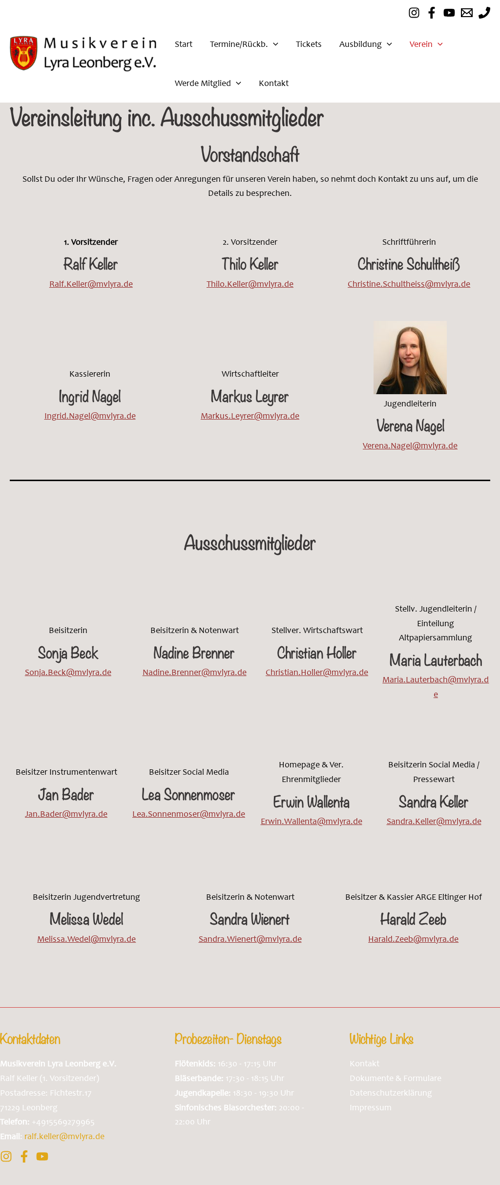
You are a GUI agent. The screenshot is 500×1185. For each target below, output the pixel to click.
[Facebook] (432, 13)
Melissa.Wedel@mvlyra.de (86, 938)
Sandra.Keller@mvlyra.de (434, 821)
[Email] (467, 13)
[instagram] (414, 13)
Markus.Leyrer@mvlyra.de (250, 415)
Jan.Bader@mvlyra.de (66, 813)
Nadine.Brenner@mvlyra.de (195, 672)
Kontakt (364, 1063)
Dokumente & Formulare (395, 1078)
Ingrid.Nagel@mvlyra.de (90, 415)
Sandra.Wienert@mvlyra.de (250, 938)
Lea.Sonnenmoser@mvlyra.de (188, 813)
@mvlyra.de (345, 672)
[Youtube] (449, 13)
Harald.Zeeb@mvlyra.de (413, 938)
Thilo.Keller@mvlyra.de (250, 283)
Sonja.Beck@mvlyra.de (68, 672)
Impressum (371, 1107)
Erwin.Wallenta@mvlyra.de (311, 821)
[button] (273, 43)
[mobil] (484, 13)
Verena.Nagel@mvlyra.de (410, 445)
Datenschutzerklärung (391, 1092)
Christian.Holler (294, 672)
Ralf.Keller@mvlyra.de (91, 283)
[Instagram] (6, 1156)
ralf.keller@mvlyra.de (64, 1136)
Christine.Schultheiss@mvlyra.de (409, 283)
